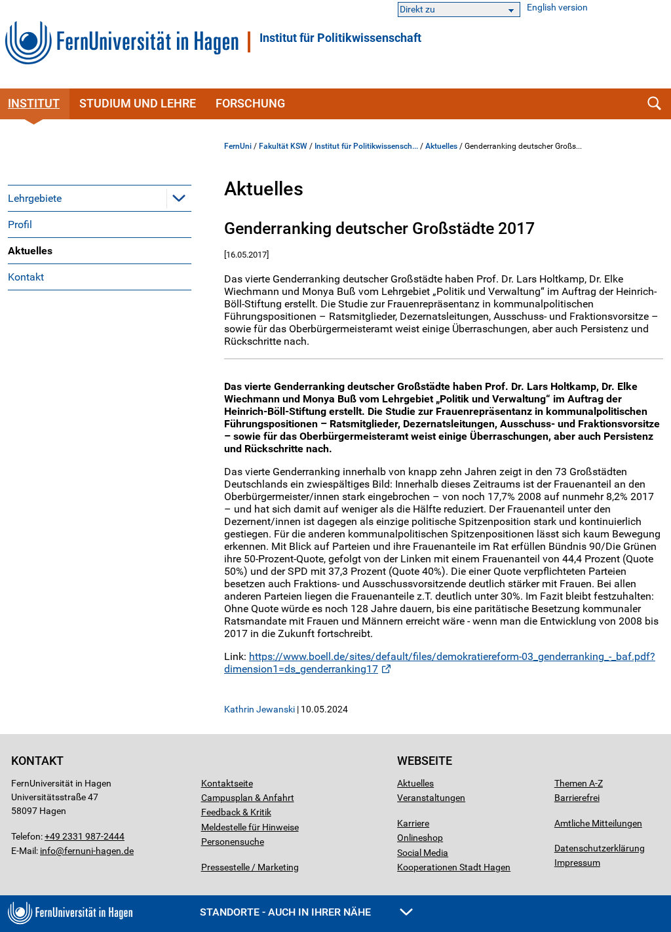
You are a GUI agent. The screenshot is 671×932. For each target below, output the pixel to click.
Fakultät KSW (283, 146)
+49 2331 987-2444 (85, 836)
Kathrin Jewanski (259, 709)
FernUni (238, 146)
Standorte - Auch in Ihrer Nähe (287, 912)
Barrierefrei (577, 797)
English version (557, 7)
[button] (178, 197)
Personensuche (232, 841)
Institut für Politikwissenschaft (340, 38)
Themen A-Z (578, 783)
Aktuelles (30, 250)
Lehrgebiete (35, 198)
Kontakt (26, 277)
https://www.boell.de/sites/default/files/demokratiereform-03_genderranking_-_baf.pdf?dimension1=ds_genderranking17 (439, 662)
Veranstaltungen (431, 797)
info (48, 850)
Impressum (577, 862)
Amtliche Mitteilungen (598, 823)
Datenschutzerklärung (599, 848)
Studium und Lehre (137, 103)
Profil (20, 224)
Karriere (413, 823)
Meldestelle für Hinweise (250, 827)
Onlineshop (420, 837)
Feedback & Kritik (236, 812)
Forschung (250, 103)
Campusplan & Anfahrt (247, 797)
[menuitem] (99, 198)
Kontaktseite (227, 783)
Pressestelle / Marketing (250, 867)
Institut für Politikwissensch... (366, 146)
